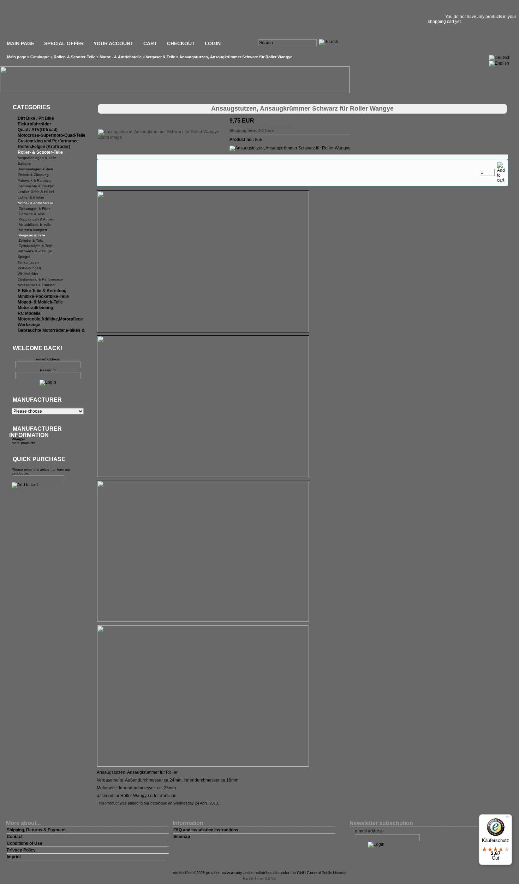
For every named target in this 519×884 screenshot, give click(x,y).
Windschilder (28, 274)
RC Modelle (29, 313)
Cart (150, 43)
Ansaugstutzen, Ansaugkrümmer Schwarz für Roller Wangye (235, 57)
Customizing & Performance (40, 279)
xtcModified (182, 873)
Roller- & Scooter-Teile (74, 57)
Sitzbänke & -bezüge (35, 251)
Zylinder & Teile (31, 240)
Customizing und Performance (48, 141)
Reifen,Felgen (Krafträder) (44, 146)
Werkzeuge (29, 324)
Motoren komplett (33, 230)
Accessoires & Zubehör (36, 285)
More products (23, 443)
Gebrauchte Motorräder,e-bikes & (51, 330)
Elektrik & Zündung (33, 175)
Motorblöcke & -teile (35, 224)
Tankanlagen (28, 262)
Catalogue (39, 57)
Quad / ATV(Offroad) (38, 129)
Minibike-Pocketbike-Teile (43, 296)
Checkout (181, 43)
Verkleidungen (29, 268)
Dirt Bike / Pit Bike (36, 118)
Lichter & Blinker (31, 197)
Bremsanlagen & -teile (36, 169)
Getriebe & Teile (32, 214)
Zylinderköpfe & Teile (36, 246)
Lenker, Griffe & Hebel (36, 192)
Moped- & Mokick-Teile (40, 302)
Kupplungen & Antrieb (37, 219)
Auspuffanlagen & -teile (37, 158)
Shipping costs (278, 126)
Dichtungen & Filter (34, 209)
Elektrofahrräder (34, 124)
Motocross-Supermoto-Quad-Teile (51, 135)
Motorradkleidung (35, 307)
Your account (113, 43)
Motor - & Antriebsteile (121, 57)
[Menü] (507, 818)
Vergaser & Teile (160, 57)
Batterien (25, 163)
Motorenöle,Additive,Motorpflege (50, 319)
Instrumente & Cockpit (36, 186)
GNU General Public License (321, 873)
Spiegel (24, 257)
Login (213, 43)
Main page (20, 43)
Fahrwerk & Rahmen (34, 180)
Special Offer (64, 43)
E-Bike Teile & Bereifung (42, 290)
